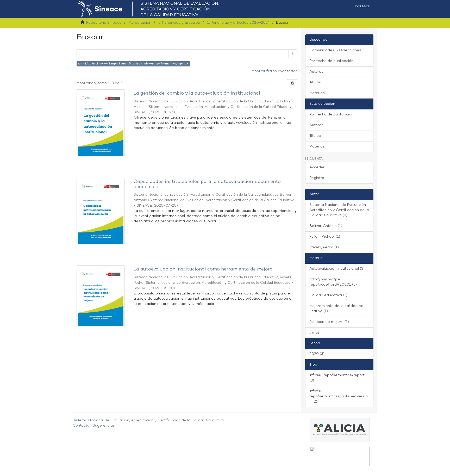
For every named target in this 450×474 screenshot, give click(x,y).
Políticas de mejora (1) (329, 321)
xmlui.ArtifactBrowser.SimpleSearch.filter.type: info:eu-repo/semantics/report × (133, 64)
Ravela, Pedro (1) (324, 247)
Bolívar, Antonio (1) (325, 226)
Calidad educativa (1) (328, 295)
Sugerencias (104, 425)
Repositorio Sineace (104, 22)
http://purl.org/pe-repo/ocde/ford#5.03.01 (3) (333, 282)
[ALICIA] (340, 429)
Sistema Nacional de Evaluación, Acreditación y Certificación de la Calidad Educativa (148, 420)
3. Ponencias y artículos (179, 22)
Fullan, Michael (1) (324, 236)
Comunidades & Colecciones (335, 50)
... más (314, 332)
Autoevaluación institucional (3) (337, 268)
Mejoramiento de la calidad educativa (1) (337, 309)
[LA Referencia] (340, 456)
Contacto (81, 425)
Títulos (315, 82)
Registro (316, 178)
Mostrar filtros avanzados (274, 71)
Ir (293, 53)
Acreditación (140, 22)
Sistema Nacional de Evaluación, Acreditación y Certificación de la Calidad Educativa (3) (339, 210)
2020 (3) (316, 354)
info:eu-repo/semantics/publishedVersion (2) (338, 396)
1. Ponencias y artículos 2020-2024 (238, 22)
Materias (317, 93)
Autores (316, 71)
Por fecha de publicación (331, 61)
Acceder (316, 167)
